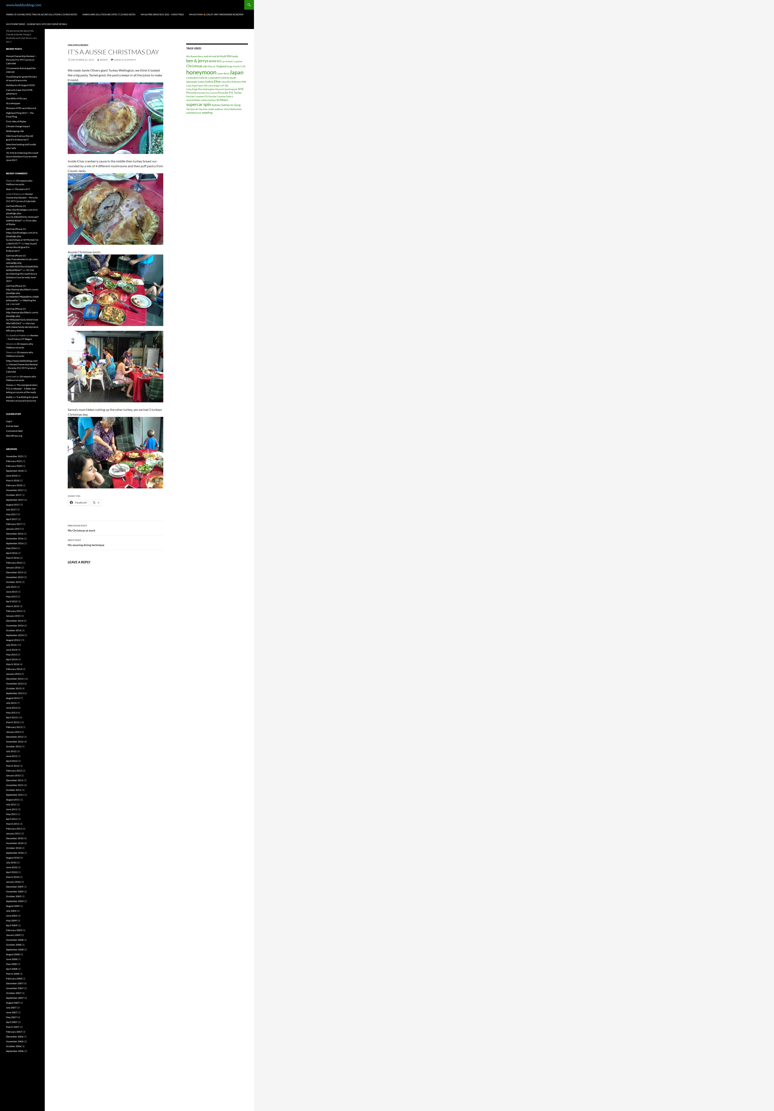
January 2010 (13, 881)
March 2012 (12, 765)
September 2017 (15, 499)
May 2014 (11, 654)
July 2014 (11, 644)
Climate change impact (18, 126)
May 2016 (11, 548)
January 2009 (13, 935)
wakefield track (193, 112)
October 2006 (13, 1046)
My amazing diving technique (86, 543)
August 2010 (13, 857)
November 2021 (14, 456)
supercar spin (198, 104)
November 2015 (14, 577)
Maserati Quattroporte (226, 89)
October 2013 (13, 688)
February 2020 (14, 465)
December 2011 (14, 780)
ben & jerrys (197, 60)
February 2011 (14, 828)
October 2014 (13, 630)
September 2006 (15, 1051)
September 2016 (15, 543)
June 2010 (11, 867)
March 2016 (12, 557)
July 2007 (11, 1007)
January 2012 (13, 775)
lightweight (191, 81)
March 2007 (12, 1026)
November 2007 (14, 988)
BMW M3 (215, 61)
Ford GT (237, 66)
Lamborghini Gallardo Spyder (222, 77)
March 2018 (12, 480)
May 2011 (11, 814)
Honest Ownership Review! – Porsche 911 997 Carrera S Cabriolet (21, 60)
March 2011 (12, 823)
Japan (236, 72)
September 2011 (15, 794)
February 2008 (14, 978)
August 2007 (13, 1002)
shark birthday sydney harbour (201, 100)
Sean (8, 189)
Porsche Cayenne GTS (197, 96)
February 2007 (14, 1031)
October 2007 (13, 993)
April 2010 (11, 872)
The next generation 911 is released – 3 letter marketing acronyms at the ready (21, 388)
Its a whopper (13, 103)
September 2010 (15, 852)
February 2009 (14, 930)
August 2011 (13, 799)
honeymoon (201, 72)
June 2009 (11, 915)
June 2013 (11, 707)
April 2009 (11, 925)
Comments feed (14, 430)
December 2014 (14, 620)
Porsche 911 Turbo (229, 92)
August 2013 (13, 698)
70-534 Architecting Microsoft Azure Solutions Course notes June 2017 (22, 156)
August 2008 (13, 954)
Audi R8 (216, 56)
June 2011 (11, 809)
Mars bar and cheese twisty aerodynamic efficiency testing (22, 327)
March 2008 (12, 973)
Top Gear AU (192, 109)
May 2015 (11, 596)
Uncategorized (78, 45)
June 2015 (11, 591)
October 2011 (13, 789)
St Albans (222, 100)
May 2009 (11, 920)
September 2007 (15, 997)
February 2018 (14, 485)
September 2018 (15, 470)
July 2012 (11, 751)
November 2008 (14, 939)
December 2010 (14, 838)
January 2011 (13, 833)
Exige (230, 66)
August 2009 (13, 905)
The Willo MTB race (16, 98)
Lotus (201, 81)
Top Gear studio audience (211, 109)
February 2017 (14, 523)
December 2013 (14, 678)
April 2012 (11, 760)
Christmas (194, 66)
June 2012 (11, 756)
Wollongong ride (15, 131)
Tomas (9, 384)
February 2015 (14, 611)
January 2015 (13, 615)
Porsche (191, 92)
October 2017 (13, 494)
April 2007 (11, 1022)
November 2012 (14, 741)
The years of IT (22, 189)
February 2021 (14, 461)
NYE (241, 89)
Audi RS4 (226, 56)
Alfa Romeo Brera (194, 56)
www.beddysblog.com (23, 5)
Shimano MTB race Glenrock (21, 108)
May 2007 (11, 1017)
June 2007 (11, 1012)
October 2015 (13, 582)
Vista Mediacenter (233, 109)
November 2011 (14, 785)
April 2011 (11, 818)
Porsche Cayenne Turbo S (220, 96)
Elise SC (212, 66)
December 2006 (14, 1036)
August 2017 (13, 504)
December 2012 (14, 736)
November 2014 (14, 625)
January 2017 (13, 528)
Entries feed (12, 426)
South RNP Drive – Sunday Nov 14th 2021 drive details (36, 24)
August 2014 (13, 640)
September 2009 (15, 901)
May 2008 (11, 964)
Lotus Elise (212, 81)
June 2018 (11, 475)
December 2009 (14, 886)
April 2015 (11, 601)
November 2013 (14, 683)
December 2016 (14, 533)
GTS (243, 66)
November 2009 (14, 891)
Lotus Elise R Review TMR (233, 81)
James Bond (223, 73)
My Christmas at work (81, 528)
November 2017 (14, 490)
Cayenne (237, 61)
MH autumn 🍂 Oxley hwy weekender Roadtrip (216, 14)
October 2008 (13, 944)
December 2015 (14, 572)
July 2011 (11, 804)
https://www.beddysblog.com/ (22, 360)
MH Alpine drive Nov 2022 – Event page (162, 14)
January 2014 (13, 673)
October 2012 (13, 746)
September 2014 (15, 635)
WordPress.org (14, 435)
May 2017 (11, 514)
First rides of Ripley (16, 121)
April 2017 (11, 519)
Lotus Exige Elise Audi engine (200, 89)
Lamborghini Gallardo (196, 77)
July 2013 (11, 702)
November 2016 (14, 538)
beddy (104, 59)
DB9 (205, 66)
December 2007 (14, 983)
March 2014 (12, 664)
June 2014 (11, 649)
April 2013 (11, 717)
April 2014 (11, 659)
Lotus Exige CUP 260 (218, 85)
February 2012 (14, 770)
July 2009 (11, 910)
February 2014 (14, 669)
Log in (9, 421)
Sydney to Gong (230, 105)
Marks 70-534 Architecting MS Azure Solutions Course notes (41, 14)
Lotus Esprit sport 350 (196, 85)
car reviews (227, 61)
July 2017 (11, 509)
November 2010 (14, 843)
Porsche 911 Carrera (207, 92)
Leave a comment (125, 59)
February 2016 (14, 562)
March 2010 (12, 876)
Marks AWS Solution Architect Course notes (108, 14)
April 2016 (11, 552)
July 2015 (11, 586)
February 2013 (14, 727)
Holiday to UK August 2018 (20, 85)
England (221, 66)
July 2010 (11, 862)
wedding (207, 112)
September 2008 (15, 949)
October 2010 (13, 847)
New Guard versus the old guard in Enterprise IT (21, 247)
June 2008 (11, 959)
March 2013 (12, 722)
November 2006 (14, 1041)
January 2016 (13, 567)
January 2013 (13, 731)
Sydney (216, 105)
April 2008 (11, 968)
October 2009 (13, 896)
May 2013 (11, 712)
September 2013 (15, 693)
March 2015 (12, 606)
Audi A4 (207, 56)
